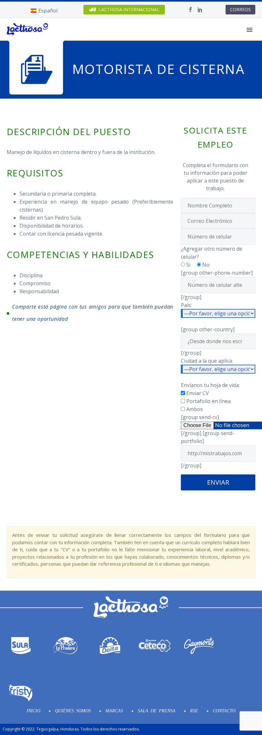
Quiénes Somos (73, 710)
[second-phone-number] (218, 284)
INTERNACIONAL (129, 9)
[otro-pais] (218, 340)
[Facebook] (190, 9)
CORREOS (240, 9)
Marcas (114, 710)
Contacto (224, 710)
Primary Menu (249, 30)
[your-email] (218, 220)
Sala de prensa (156, 710)
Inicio (33, 710)
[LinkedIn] (200, 9)
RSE (194, 710)
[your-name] (218, 204)
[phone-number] (218, 236)
